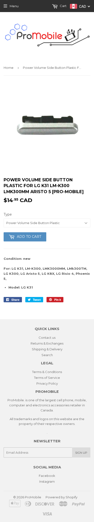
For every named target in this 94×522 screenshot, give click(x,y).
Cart (63, 6)
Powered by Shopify (61, 497)
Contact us (47, 337)
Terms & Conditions (47, 372)
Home (8, 68)
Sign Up (81, 452)
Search (47, 355)
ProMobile (33, 497)
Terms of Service (47, 378)
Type (8, 214)
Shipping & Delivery (47, 349)
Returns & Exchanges (47, 343)
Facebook (47, 476)
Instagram (47, 481)
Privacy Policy (47, 383)
